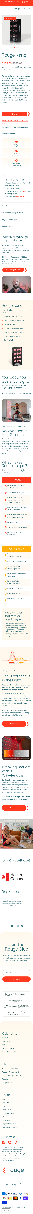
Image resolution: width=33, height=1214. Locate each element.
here (24, 191)
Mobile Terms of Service (10, 1127)
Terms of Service (8, 1048)
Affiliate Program (7, 1045)
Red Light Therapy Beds (10, 1068)
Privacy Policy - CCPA (9, 1052)
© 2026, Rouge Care (8, 1207)
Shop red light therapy (13, 270)
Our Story (5, 1103)
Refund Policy (6, 1120)
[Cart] (29, 8)
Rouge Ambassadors (9, 1113)
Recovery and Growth (9, 393)
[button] (14, 47)
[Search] (25, 8)
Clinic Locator (6, 1041)
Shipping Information (9, 1124)
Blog (3, 1099)
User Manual (19, 197)
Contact (5, 1038)
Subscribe (16, 979)
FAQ (3, 1117)
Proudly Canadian (20, 1207)
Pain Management (25, 393)
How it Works (6, 1110)
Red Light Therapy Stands (11, 1072)
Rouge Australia (7, 1083)
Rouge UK (5, 1079)
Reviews (5, 1106)
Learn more (14, 724)
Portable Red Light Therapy (11, 1076)
